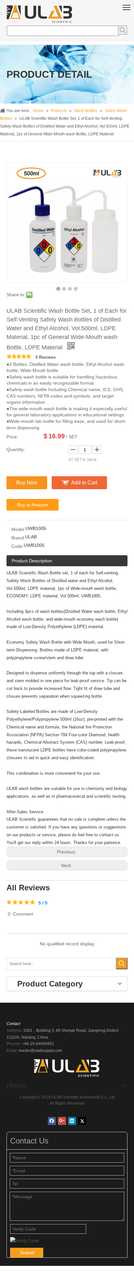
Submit (27, 1252)
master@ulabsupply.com (40, 1050)
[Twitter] (82, 1121)
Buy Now (26, 482)
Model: (18, 529)
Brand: (18, 537)
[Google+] (62, 1121)
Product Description (32, 560)
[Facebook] (52, 1121)
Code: (17, 546)
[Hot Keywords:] (122, 30)
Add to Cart (84, 482)
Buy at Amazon (32, 504)
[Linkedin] (72, 1121)
